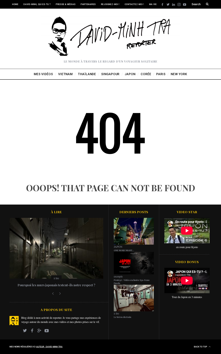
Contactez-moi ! (134, 4)
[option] (56, 254)
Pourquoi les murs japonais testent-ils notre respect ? (56, 285)
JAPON (118, 246)
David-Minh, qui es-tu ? (37, 4)
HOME (15, 4)
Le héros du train (122, 317)
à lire (56, 278)
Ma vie (153, 4)
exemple (118, 276)
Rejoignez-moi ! (110, 4)
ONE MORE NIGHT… (124, 250)
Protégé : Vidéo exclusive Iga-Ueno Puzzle (131, 282)
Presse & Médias (65, 4)
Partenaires (88, 4)
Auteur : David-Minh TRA (49, 347)
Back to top (201, 347)
